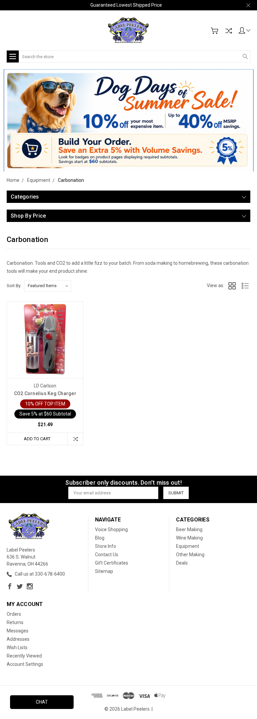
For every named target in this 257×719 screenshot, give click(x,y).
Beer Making (189, 529)
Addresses (18, 639)
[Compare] (228, 30)
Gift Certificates (111, 563)
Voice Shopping (111, 529)
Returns (15, 622)
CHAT (42, 702)
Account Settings (25, 664)
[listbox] (47, 285)
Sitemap (104, 571)
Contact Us (106, 554)
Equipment (187, 546)
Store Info (105, 546)
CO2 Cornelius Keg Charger (45, 393)
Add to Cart (37, 438)
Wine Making (189, 538)
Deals (182, 563)
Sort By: (14, 285)
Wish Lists (17, 647)
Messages (17, 630)
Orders (14, 614)
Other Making (190, 554)
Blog (99, 538)
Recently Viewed (24, 655)
